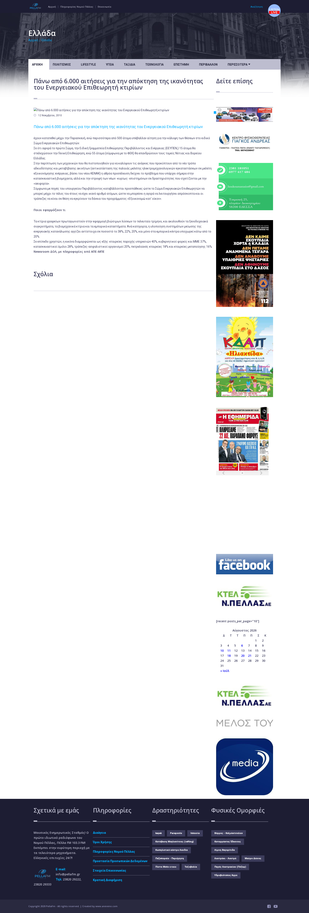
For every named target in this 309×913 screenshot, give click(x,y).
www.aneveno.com (106, 906)
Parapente (176, 833)
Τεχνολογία (154, 64)
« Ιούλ (224, 671)
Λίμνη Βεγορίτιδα (224, 850)
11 (229, 651)
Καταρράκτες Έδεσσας (227, 841)
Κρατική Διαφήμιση (107, 880)
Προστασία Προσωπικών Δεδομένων (120, 861)
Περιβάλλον (208, 64)
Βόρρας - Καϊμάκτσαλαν (228, 833)
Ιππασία (195, 833)
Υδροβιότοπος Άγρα (225, 875)
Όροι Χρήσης (102, 842)
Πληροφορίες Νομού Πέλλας (76, 6)
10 (222, 651)
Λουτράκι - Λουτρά (225, 858)
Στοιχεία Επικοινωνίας (109, 870)
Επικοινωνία (104, 6)
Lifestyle (88, 64)
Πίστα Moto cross (165, 866)
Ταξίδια (129, 64)
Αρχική (52, 6)
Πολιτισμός (62, 64)
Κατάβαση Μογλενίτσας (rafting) (174, 841)
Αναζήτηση (257, 6)
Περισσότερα (239, 64)
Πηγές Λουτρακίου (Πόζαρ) (230, 866)
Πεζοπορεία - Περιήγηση (169, 858)
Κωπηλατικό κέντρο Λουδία (171, 850)
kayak (158, 833)
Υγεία (110, 64)
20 (242, 656)
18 (229, 656)
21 (249, 656)
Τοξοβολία (191, 866)
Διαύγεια (99, 832)
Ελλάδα (47, 40)
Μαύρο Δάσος (253, 858)
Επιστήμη (181, 64)
